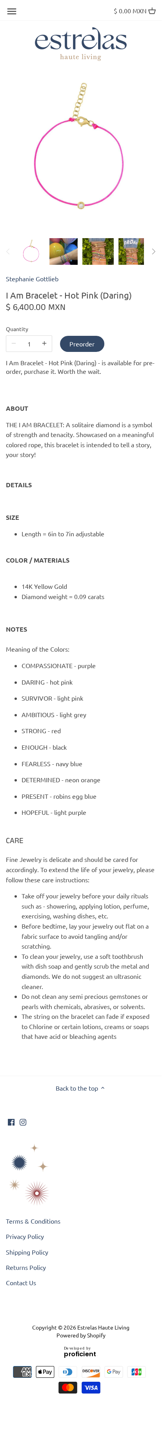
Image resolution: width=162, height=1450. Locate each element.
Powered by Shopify (81, 1335)
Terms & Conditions (33, 1221)
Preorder (82, 344)
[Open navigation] (12, 11)
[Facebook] (11, 1121)
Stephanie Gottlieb (32, 278)
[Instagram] (23, 1121)
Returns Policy (26, 1267)
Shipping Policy (27, 1252)
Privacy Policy (25, 1236)
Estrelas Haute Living (103, 1327)
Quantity (17, 329)
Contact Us (21, 1282)
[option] (31, 251)
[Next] (153, 251)
